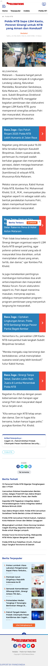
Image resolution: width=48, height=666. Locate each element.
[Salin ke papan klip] (30, 466)
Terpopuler (16, 11)
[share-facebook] (18, 466)
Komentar (25, 472)
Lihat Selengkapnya (23, 625)
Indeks (27, 11)
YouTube (34, 649)
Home (5, 11)
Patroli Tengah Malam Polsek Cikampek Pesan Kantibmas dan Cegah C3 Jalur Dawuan (17, 615)
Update (32, 223)
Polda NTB (8, 452)
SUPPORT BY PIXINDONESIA (12, 665)
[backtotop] (24, 635)
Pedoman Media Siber (28, 652)
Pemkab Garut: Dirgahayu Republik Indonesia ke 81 (15, 579)
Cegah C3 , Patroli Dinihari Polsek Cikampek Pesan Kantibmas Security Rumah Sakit (21, 442)
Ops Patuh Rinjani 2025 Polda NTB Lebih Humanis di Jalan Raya (20, 133)
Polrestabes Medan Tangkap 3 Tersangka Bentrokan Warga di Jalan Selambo (16, 603)
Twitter (29, 649)
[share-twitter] (22, 466)
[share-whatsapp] (26, 466)
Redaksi (15, 652)
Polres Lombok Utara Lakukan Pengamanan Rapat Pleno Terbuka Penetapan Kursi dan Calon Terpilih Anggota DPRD (17, 568)
